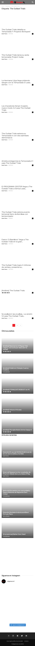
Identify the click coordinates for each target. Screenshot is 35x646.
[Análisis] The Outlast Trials (13, 290)
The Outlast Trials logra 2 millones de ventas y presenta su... (16, 266)
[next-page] (20, 325)
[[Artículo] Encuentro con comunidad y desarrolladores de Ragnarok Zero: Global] (17, 488)
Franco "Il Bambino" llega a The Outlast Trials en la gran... (15, 241)
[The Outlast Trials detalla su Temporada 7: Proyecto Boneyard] (17, 19)
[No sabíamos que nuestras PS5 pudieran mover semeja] (17, 594)
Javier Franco (4, 33)
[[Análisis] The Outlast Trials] (17, 281)
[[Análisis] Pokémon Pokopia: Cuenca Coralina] (17, 364)
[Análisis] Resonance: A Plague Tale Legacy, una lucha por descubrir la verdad (15, 347)
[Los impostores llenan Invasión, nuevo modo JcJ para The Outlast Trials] (17, 96)
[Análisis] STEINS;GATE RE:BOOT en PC (16, 389)
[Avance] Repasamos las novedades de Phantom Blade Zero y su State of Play (16, 473)
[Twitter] (22, 635)
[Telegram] (17, 635)
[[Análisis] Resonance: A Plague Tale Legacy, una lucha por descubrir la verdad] (17, 344)
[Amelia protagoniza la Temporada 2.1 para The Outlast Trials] (17, 151)
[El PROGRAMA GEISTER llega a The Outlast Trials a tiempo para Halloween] (17, 176)
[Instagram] (13, 635)
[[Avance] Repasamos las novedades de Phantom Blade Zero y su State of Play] (17, 468)
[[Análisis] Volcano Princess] (17, 404)
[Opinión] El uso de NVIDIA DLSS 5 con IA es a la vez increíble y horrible (17, 453)
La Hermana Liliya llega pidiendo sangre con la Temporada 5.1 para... (16, 81)
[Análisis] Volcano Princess (12, 410)
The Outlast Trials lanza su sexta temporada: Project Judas (15, 56)
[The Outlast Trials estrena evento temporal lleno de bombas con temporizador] (17, 202)
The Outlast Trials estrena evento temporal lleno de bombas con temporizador (16, 214)
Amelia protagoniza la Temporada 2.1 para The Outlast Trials (17, 162)
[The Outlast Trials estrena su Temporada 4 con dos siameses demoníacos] (17, 123)
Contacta (26, 641)
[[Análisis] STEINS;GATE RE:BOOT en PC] (17, 384)
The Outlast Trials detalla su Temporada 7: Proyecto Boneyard (16, 30)
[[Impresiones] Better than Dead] (17, 528)
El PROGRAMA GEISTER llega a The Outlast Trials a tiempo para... (17, 188)
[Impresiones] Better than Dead (14, 534)
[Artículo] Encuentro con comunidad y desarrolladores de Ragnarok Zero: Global (16, 492)
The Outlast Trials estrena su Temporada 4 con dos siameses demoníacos (15, 135)
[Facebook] (8, 635)
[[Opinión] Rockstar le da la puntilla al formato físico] (17, 508)
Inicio (3, 6)
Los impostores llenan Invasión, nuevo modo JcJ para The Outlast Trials (16, 108)
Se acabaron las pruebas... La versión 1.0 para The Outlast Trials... (17, 315)
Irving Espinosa (6, 371)
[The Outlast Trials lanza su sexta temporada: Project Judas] (17, 45)
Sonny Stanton (6, 516)
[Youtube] (26, 635)
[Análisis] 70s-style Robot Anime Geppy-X (17, 430)
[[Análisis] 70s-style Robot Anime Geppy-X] (17, 424)
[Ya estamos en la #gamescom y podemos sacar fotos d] (17, 613)
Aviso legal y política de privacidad (15, 641)
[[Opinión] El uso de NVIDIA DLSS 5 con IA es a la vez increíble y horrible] (17, 448)
